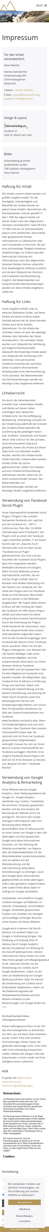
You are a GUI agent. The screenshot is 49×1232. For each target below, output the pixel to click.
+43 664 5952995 (23, 90)
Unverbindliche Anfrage (24, 1229)
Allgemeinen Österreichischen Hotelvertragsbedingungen (17, 1081)
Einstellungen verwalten (24, 1218)
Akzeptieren (24, 1202)
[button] (41, 5)
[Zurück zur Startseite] (8, 5)
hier (4, 1007)
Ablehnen (24, 1209)
